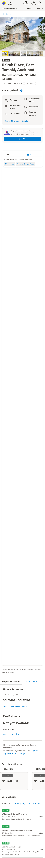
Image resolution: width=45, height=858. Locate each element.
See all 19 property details (16, 121)
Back (8, 13)
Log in (40, 4)
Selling (30, 8)
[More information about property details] (21, 90)
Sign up (33, 4)
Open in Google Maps (25, 164)
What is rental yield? (12, 734)
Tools (38, 8)
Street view (9, 164)
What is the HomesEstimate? (15, 706)
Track (24, 138)
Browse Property (8, 8)
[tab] (13, 154)
